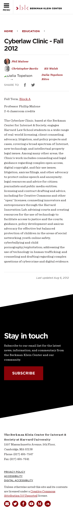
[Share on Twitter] (33, 85)
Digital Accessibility (18, 480)
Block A (25, 99)
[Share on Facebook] (25, 85)
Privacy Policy (14, 471)
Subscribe (23, 373)
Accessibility (13, 476)
